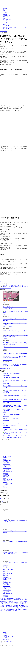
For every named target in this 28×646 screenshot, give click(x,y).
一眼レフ (5, 606)
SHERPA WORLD (7, 460)
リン (7, 601)
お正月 (22, 606)
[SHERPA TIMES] (7, 3)
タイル (4, 288)
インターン (6, 466)
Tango (5, 609)
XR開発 (4, 412)
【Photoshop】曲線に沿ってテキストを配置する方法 (15, 353)
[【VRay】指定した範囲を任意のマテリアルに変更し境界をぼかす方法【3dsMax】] (15, 335)
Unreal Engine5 (6, 464)
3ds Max (3, 598)
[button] (14, 6)
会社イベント (21, 605)
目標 (15, 605)
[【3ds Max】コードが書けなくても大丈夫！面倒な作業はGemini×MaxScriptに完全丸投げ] (15, 357)
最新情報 (6, 475)
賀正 (21, 608)
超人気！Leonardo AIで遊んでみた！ (11, 423)
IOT (4, 478)
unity (4, 459)
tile (7, 288)
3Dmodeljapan (6, 469)
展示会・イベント (7, 480)
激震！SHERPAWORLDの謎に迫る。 (11, 377)
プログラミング (7, 465)
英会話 (5, 470)
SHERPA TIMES (7, 456)
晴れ (21, 609)
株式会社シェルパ (21, 599)
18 (2, 501)
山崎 (11, 610)
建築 (11, 601)
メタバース (6, 462)
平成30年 (5, 603)
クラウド (5, 484)
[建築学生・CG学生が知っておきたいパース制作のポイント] (15, 323)
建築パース (13, 286)
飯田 (18, 602)
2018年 (13, 602)
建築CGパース (19, 286)
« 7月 (1, 505)
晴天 (17, 609)
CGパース (25, 286)
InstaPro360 (5, 473)
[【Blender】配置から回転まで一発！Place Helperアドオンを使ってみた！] (15, 296)
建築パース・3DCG (18, 285)
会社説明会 (6, 461)
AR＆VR (5, 476)
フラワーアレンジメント (15, 603)
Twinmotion (6, 474)
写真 (5, 482)
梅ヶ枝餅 (16, 610)
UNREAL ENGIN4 (7, 471)
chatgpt (9, 288)
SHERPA (7, 599)
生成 (4, 286)
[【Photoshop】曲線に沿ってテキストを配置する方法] (15, 347)
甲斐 (15, 601)
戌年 (25, 608)
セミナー (17, 606)
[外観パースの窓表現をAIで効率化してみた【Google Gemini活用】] (15, 312)
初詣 (13, 609)
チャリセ (21, 601)
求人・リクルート (8, 483)
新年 (24, 603)
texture (1, 288)
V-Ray (13, 599)
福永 (6, 286)
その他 (5, 487)
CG (22, 598)
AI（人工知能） (3, 31)
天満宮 (9, 609)
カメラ (22, 602)
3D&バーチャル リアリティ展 (11, 608)
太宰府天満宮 (5, 610)
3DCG (9, 286)
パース (7, 602)
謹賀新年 (11, 606)
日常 (5, 486)
